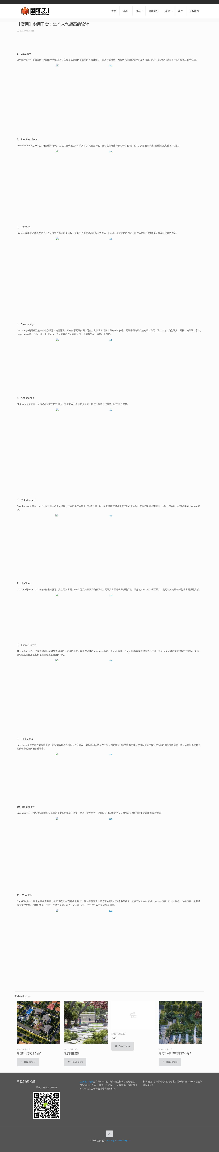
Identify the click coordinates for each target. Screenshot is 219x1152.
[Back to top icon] (109, 1133)
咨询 (114, 1037)
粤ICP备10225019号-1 (118, 1140)
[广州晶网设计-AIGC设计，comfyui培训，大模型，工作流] (36, 11)
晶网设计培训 (86, 1081)
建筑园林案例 (72, 1053)
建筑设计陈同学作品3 (29, 1053)
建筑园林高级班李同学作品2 (175, 1053)
